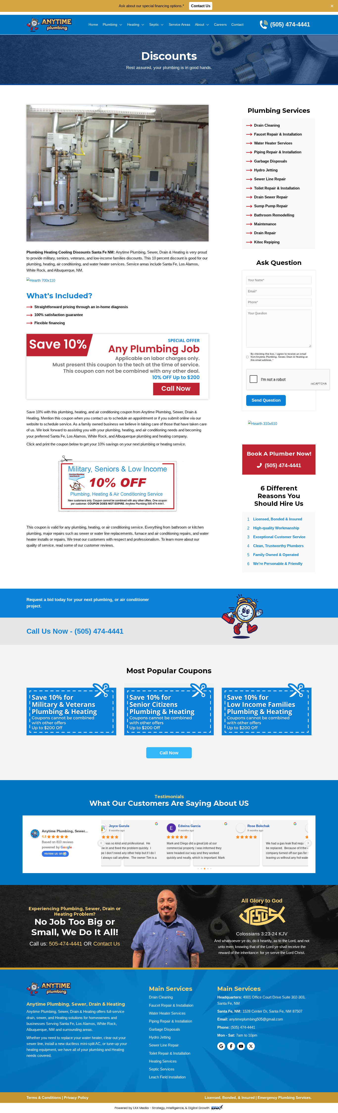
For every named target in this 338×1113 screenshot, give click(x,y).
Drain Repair (265, 233)
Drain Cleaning (267, 125)
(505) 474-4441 (243, 1027)
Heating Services (163, 1061)
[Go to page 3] (207, 868)
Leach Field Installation (167, 1077)
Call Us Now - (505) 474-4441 (74, 631)
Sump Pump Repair (271, 206)
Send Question (266, 400)
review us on (53, 853)
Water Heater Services (273, 143)
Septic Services (161, 1069)
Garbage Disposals (270, 161)
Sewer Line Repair (270, 179)
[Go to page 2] (204, 868)
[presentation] (288, 380)
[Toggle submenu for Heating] (142, 24)
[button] (332, 6)
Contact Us (200, 6)
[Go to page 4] (210, 868)
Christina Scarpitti (200, 826)
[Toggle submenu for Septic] (162, 24)
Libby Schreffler (268, 826)
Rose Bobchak (128, 826)
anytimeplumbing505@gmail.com (256, 1019)
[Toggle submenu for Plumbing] (120, 24)
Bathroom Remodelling (274, 215)
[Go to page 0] (198, 868)
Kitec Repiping (267, 242)
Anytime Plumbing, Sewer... (65, 831)
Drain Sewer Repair (271, 197)
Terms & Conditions (43, 1097)
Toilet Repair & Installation (277, 188)
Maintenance (265, 224)
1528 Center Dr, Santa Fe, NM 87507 (272, 1011)
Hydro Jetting (266, 170)
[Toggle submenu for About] (207, 24)
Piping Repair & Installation (277, 152)
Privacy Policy (76, 1097)
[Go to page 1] (201, 868)
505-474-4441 (65, 944)
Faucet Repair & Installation (278, 134)
